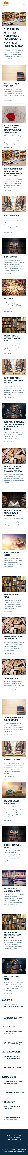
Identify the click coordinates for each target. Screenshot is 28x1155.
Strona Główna (14, 1133)
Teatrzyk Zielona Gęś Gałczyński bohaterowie (12, 890)
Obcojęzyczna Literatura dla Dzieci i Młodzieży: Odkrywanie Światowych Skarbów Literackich (14, 425)
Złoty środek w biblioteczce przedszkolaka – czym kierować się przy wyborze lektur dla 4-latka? (13, 38)
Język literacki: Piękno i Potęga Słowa (12, 85)
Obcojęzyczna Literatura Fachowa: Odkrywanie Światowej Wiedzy (12, 513)
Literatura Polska (14, 1135)
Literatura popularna (11, 215)
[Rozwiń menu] (24, 3)
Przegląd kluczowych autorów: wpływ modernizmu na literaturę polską (13, 1043)
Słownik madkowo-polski (12, 760)
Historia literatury (14, 1139)
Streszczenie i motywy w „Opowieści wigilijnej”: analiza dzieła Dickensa (12, 1068)
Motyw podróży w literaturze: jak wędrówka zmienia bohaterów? (12, 1118)
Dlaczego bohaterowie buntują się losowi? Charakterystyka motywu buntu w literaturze (12, 128)
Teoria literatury (10, 1142)
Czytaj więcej (9, 61)
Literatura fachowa (10, 257)
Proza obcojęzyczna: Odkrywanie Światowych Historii (12, 338)
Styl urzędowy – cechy (11, 678)
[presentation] (14, 19)
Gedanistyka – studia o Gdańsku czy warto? (11, 802)
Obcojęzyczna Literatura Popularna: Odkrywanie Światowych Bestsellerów (13, 468)
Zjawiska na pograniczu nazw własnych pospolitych (13, 719)
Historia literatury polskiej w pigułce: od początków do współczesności (14, 1018)
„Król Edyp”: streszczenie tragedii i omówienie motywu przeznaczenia (12, 1057)
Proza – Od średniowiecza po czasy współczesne (13, 637)
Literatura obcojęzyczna (14, 1137)
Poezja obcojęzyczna (11, 298)
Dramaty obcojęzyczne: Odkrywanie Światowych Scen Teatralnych (13, 380)
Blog (22, 1142)
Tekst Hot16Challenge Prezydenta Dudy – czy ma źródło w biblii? (12, 935)
